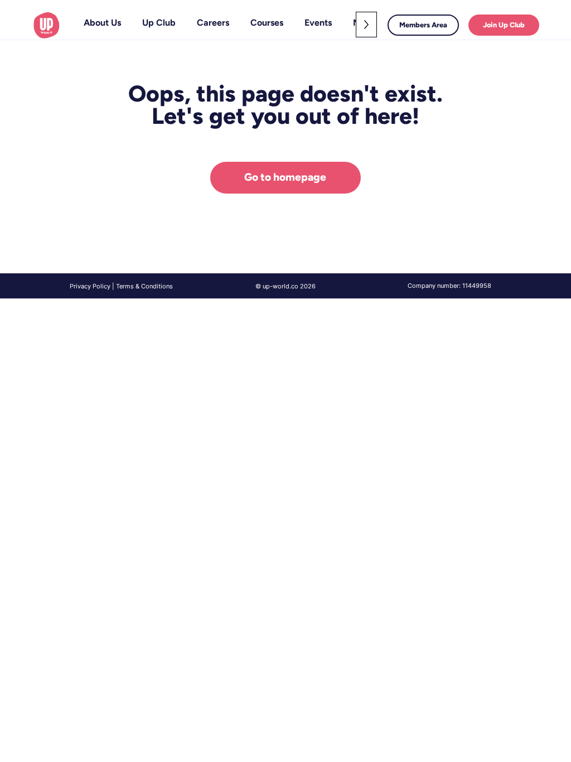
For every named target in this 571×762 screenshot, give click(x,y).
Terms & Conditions (144, 286)
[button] (159, 22)
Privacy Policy (90, 286)
